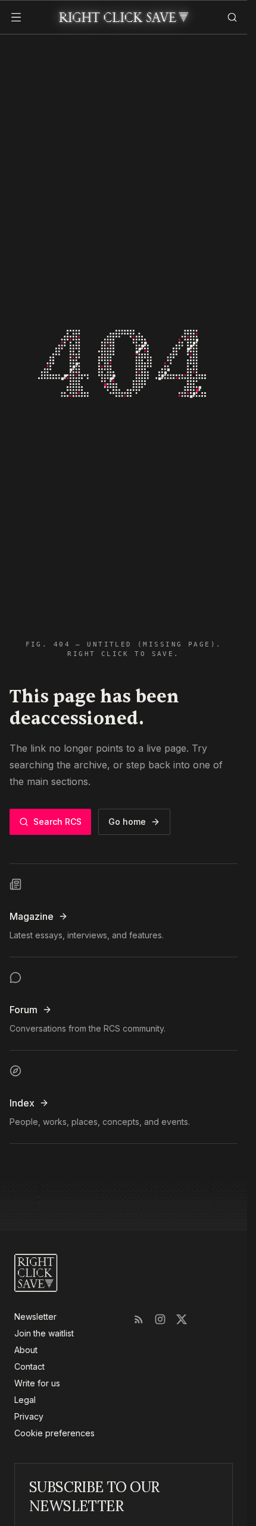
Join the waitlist (44, 1333)
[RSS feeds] (139, 1319)
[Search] (228, 17)
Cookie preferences (54, 1433)
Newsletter (35, 1316)
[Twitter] (182, 1319)
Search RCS (57, 821)
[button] (19, 17)
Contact (29, 1366)
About (26, 1350)
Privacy (28, 1416)
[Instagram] (160, 1319)
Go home (127, 821)
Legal (25, 1400)
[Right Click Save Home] (36, 1273)
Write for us (37, 1383)
